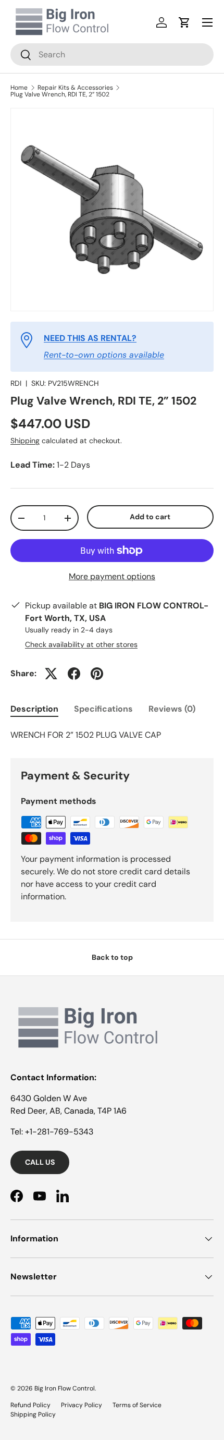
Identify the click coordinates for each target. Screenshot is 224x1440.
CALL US (40, 1162)
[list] (112, 209)
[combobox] (112, 54)
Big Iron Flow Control (64, 1388)
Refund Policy (30, 1405)
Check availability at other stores (81, 644)
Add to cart (150, 516)
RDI (15, 383)
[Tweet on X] (51, 673)
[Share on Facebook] (74, 673)
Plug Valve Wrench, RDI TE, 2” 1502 (59, 94)
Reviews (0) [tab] (171, 708)
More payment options (112, 576)
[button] (184, 22)
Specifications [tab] (103, 708)
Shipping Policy (33, 1414)
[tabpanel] (112, 735)
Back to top (112, 957)
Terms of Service (137, 1405)
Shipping (25, 440)
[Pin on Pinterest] (96, 673)
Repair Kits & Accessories (75, 87)
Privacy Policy (81, 1405)
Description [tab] (34, 708)
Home (19, 87)
